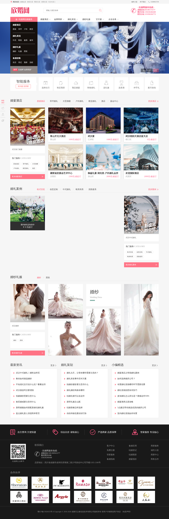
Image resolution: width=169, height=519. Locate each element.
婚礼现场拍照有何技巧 (127, 390)
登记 (20, 62)
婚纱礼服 (17, 47)
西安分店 (30, 2)
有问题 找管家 (23, 86)
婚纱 (14, 51)
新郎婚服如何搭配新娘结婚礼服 (30, 408)
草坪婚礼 (54, 101)
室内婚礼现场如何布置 (127, 413)
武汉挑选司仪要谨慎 (25, 390)
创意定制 (54, 189)
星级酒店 (41, 101)
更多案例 (152, 189)
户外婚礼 (80, 101)
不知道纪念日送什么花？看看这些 (31, 384)
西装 (25, 51)
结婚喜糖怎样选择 (75, 408)
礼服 (20, 51)
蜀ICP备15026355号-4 (45, 512)
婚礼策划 (17, 36)
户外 (25, 29)
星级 (14, 29)
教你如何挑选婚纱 (24, 379)
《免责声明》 (126, 512)
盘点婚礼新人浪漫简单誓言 (28, 413)
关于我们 (143, 2)
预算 (25, 62)
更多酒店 (152, 101)
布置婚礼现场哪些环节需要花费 (131, 384)
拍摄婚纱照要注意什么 (26, 396)
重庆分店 (37, 2)
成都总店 (23, 2)
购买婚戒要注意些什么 (26, 402)
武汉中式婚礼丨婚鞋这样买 (28, 373)
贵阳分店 (44, 2)
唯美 (20, 40)
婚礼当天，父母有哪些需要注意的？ (82, 373)
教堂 (31, 29)
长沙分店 (51, 2)
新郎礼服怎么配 (74, 402)
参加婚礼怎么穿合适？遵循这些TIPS (133, 396)
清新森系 (92, 189)
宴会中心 (114, 101)
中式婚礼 (67, 189)
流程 (31, 62)
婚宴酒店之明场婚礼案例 (128, 373)
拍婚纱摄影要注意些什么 (77, 384)
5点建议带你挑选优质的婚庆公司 (131, 408)
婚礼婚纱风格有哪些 (75, 390)
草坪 (20, 29)
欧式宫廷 (41, 189)
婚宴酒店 (17, 25)
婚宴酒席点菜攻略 (125, 402)
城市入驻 (134, 2)
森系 (25, 40)
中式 (14, 40)
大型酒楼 (67, 101)
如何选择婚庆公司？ (126, 379)
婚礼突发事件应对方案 (76, 379)
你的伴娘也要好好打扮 (76, 413)
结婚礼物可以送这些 (75, 396)
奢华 (31, 40)
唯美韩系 (80, 189)
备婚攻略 (17, 58)
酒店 (103, 101)
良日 (14, 62)
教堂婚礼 (92, 101)
